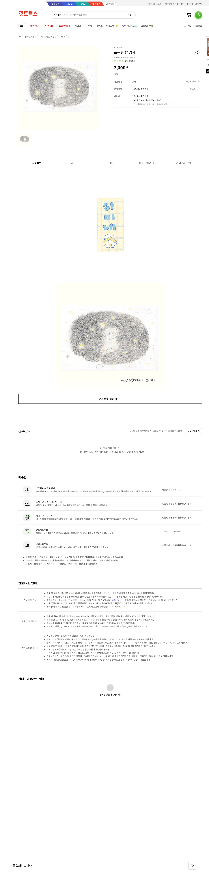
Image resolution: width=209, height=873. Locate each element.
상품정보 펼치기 (107, 399)
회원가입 (151, 3)
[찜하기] (192, 866)
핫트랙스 (58, 14)
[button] (197, 52)
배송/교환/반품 (147, 163)
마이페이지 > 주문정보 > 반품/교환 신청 (64, 599)
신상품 (88, 25)
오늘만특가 (64, 25)
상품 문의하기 (193, 431)
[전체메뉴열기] (21, 25)
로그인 (159, 3)
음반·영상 (49, 25)
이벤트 (99, 25)
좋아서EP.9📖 (129, 25)
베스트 (78, 25)
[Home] (19, 36)
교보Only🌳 (147, 25)
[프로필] (198, 15)
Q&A (110, 163)
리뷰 (73, 163)
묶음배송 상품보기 (163, 104)
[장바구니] (189, 15)
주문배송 (180, 3)
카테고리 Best (183, 163)
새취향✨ (35, 25)
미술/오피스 (29, 36)
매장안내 (189, 3)
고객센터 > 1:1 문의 (120, 599)
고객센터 (198, 3)
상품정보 (36, 163)
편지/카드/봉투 (47, 36)
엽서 (63, 36)
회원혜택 (168, 3)
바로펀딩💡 (112, 25)
